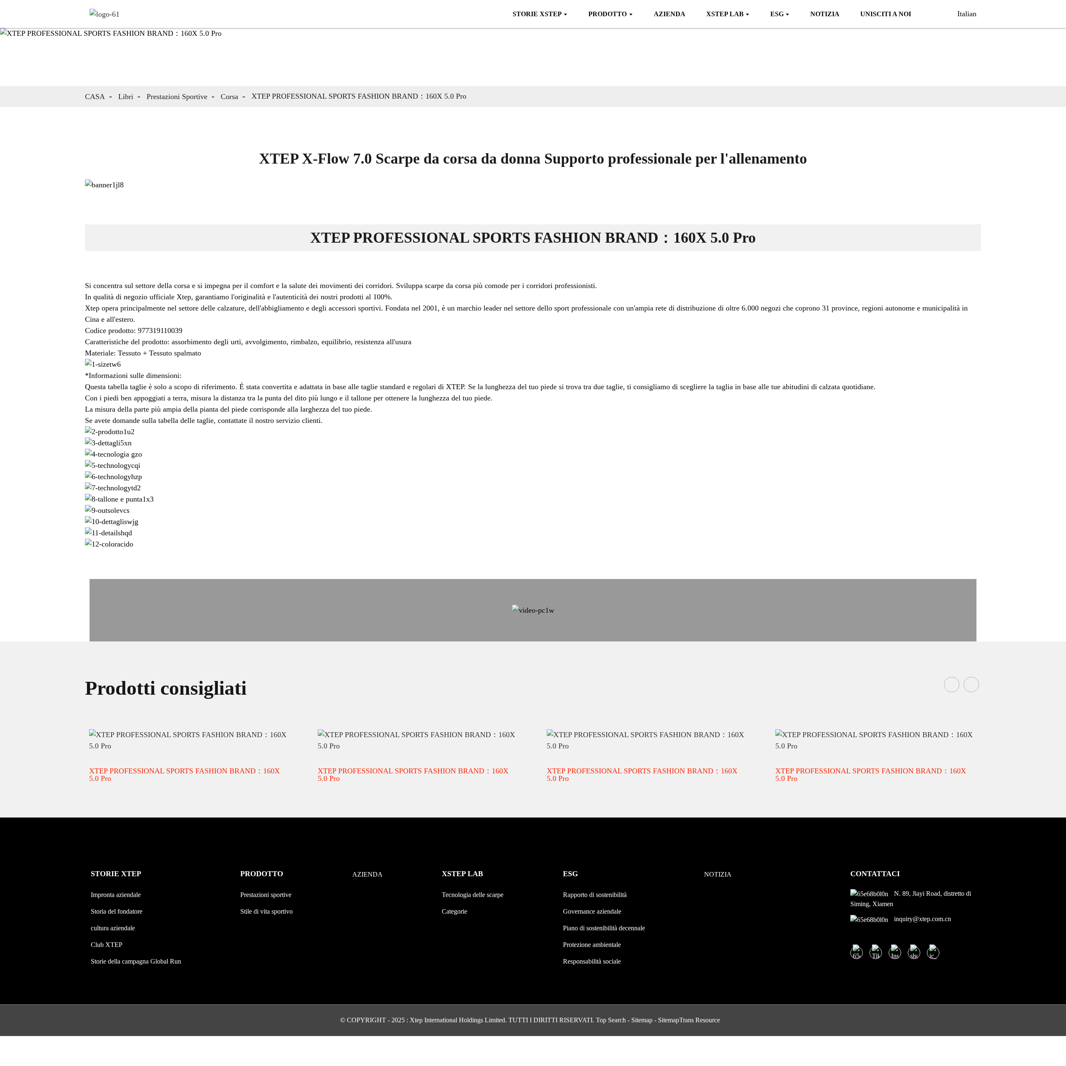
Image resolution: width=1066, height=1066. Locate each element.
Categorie (454, 911)
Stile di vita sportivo (266, 911)
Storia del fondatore (116, 911)
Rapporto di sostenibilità (595, 894)
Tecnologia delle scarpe (472, 894)
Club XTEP (106, 944)
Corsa (229, 96)
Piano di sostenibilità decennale (604, 928)
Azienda (367, 874)
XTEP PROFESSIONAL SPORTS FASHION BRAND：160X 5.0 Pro (359, 96)
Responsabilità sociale (592, 961)
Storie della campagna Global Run (136, 961)
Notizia (718, 874)
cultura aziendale (113, 928)
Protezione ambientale (592, 944)
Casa (95, 96)
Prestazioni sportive (177, 96)
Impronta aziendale (116, 894)
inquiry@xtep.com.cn (921, 918)
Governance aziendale (592, 911)
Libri (125, 96)
